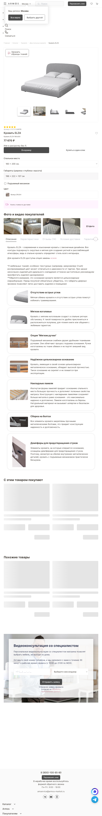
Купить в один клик (75, 150)
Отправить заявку (51, 682)
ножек (54, 258)
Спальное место (12, 158)
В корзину (26, 150)
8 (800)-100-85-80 (51, 772)
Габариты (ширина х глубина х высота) (23, 170)
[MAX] (94, 791)
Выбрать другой (35, 17)
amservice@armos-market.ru (51, 791)
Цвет (6, 189)
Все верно (15, 17)
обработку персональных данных (51, 690)
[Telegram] (94, 799)
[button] (24, 111)
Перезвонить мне (77, 4)
